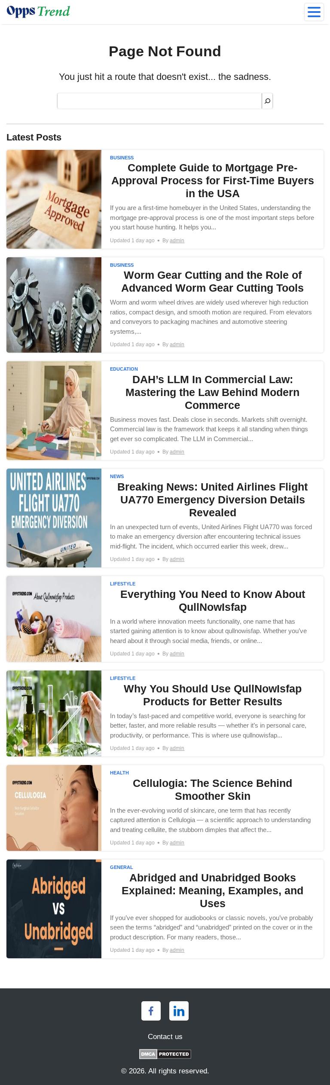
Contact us (165, 1037)
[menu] (314, 12)
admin (177, 241)
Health (119, 772)
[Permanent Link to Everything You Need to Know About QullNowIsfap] (165, 619)
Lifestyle (122, 583)
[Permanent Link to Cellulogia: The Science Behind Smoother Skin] (165, 808)
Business (122, 157)
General (121, 867)
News (117, 476)
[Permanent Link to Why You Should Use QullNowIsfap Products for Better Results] (165, 713)
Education (124, 369)
